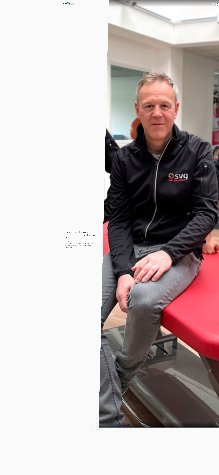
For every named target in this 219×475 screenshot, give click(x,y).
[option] (159, 214)
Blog (65, 8)
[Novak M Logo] (68, 3)
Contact (139, 4)
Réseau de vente (120, 4)
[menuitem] (84, 3)
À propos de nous (130, 4)
